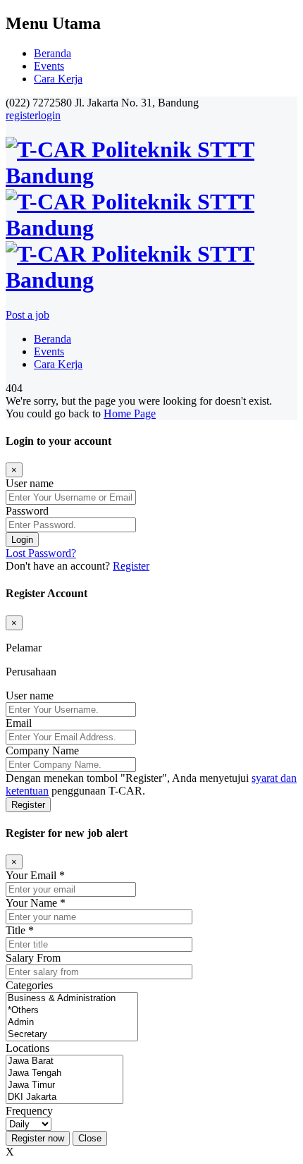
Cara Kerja (58, 79)
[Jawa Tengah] (64, 1073)
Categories (29, 985)
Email (19, 723)
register (22, 115)
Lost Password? (41, 553)
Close (89, 1138)
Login (22, 539)
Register (131, 566)
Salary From (33, 958)
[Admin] (71, 1023)
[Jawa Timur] (64, 1085)
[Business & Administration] (71, 999)
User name (30, 483)
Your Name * (36, 903)
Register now (37, 1138)
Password (27, 511)
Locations (27, 1048)
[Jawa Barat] (64, 1061)
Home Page (130, 413)
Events (49, 66)
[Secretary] (71, 1035)
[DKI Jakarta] (64, 1097)
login (49, 115)
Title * (20, 930)
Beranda (52, 53)
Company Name (42, 750)
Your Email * (35, 875)
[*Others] (71, 1011)
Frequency (29, 1111)
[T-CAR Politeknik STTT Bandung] (151, 228)
